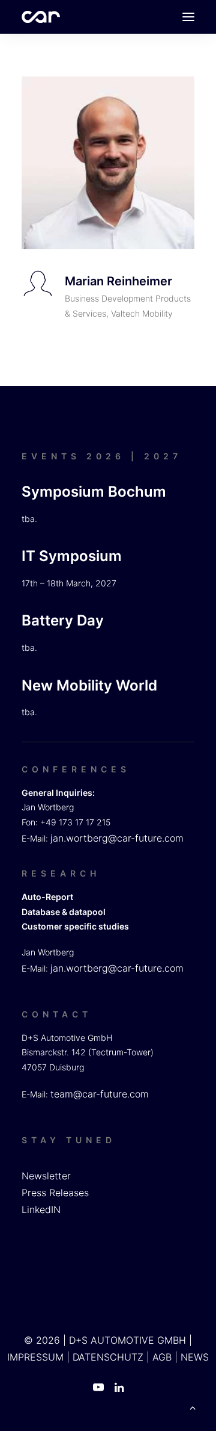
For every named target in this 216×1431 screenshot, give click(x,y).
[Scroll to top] (192, 1406)
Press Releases (55, 1193)
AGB (162, 1357)
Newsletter (46, 1176)
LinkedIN (41, 1209)
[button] (188, 17)
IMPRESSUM (35, 1357)
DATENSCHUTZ (108, 1357)
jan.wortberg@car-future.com (117, 838)
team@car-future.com (99, 1094)
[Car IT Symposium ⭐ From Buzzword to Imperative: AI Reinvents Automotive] (41, 17)
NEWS (195, 1357)
